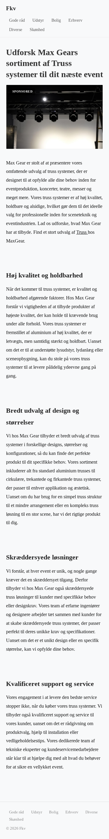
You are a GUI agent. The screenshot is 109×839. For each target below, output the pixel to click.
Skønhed (37, 29)
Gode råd (17, 20)
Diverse (15, 29)
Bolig (56, 20)
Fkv (11, 8)
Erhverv (75, 20)
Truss (82, 232)
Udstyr (38, 20)
